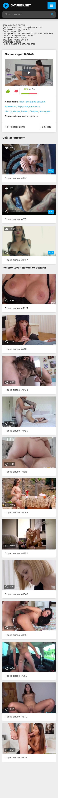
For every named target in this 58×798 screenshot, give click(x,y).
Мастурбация (12, 111)
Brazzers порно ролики (15, 40)
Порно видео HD (12, 31)
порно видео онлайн (14, 25)
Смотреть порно (11, 42)
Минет (25, 111)
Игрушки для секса (29, 107)
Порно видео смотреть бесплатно (22, 27)
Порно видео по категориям (18, 44)
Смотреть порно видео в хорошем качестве (27, 34)
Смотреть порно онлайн (16, 29)
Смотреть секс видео (14, 38)
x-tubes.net (21, 5)
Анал (21, 102)
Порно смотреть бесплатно (18, 36)
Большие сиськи (35, 102)
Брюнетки (10, 107)
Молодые (44, 111)
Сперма (34, 111)
